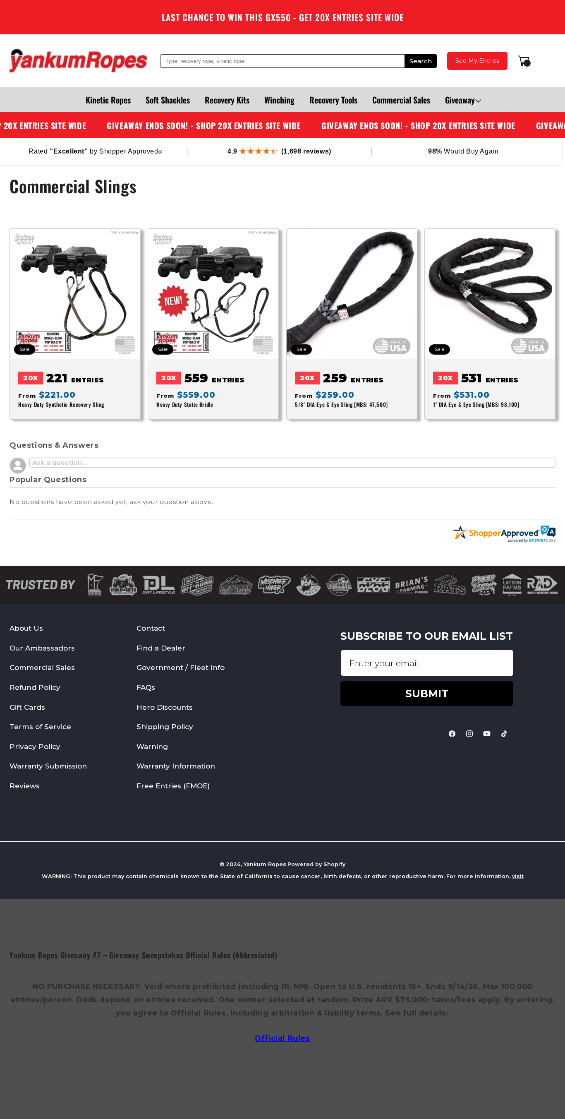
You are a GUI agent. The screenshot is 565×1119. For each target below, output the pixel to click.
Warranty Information (175, 766)
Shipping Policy (164, 727)
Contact (150, 628)
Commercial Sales (42, 668)
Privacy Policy (35, 746)
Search (420, 61)
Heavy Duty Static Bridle (184, 404)
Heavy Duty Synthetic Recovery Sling (61, 404)
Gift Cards (27, 707)
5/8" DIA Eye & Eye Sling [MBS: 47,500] (341, 404)
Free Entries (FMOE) (173, 786)
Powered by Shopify (316, 864)
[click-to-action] (78, 61)
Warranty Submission (48, 766)
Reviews (25, 786)
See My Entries (477, 61)
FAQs (145, 687)
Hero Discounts (164, 707)
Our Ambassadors (42, 648)
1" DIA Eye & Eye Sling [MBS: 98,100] (476, 404)
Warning (152, 746)
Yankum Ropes (265, 864)
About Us (26, 628)
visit (518, 876)
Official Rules (282, 1038)
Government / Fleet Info (180, 668)
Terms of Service (40, 727)
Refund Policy (35, 687)
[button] (460, 99)
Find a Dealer (160, 648)
